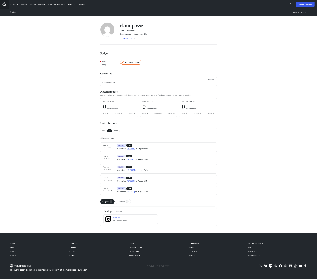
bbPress (252, 251)
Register (296, 12)
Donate (193, 251)
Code (116, 131)
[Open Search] (290, 4)
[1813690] (131, 149)
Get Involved (194, 243)
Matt (251, 247)
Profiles (13, 12)
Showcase (73, 243)
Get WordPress (305, 4)
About (12, 243)
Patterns (72, 255)
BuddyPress (254, 255)
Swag (192, 255)
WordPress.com (255, 243)
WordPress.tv (135, 255)
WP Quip (116, 217)
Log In (303, 12)
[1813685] (131, 159)
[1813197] (131, 192)
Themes (72, 247)
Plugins (106, 202)
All (109, 131)
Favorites (123, 202)
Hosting (13, 251)
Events (191, 247)
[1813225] (131, 170)
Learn (131, 243)
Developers (134, 251)
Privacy (13, 255)
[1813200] (131, 181)
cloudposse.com (126, 38)
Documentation (135, 247)
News (12, 247)
